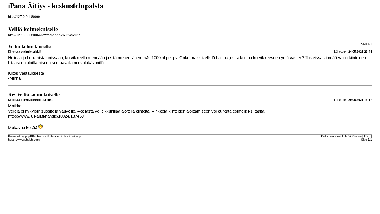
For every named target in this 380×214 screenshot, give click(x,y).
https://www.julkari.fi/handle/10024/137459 (46, 116)
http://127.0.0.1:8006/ (24, 17)
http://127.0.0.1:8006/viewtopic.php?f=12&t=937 (44, 35)
